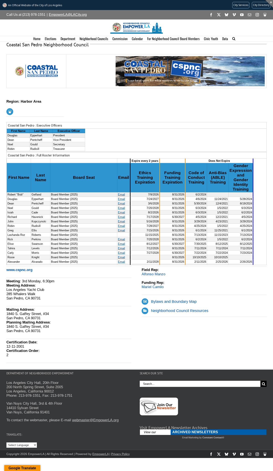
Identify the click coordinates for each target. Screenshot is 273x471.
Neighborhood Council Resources (179, 311)
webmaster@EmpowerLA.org (95, 420)
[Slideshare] (9, 111)
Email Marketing (190, 437)
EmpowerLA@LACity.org (68, 14)
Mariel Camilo (153, 287)
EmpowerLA (100, 454)
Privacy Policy (120, 454)
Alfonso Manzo (153, 274)
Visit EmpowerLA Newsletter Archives (173, 427)
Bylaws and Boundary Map (174, 301)
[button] (233, 38)
